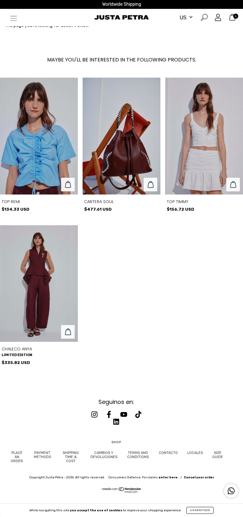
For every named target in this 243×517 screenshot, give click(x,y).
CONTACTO (168, 453)
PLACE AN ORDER (17, 457)
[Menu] (12, 19)
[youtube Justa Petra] (124, 414)
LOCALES (195, 453)
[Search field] (204, 18)
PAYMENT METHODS (42, 455)
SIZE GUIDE (217, 455)
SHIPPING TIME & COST (71, 457)
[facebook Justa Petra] (109, 414)
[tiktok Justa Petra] (138, 414)
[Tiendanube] (121, 491)
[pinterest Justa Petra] (116, 421)
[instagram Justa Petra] (95, 414)
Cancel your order (199, 477)
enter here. (168, 477)
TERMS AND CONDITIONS (138, 455)
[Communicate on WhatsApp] (231, 491)
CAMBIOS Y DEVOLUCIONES (103, 455)
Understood (200, 510)
